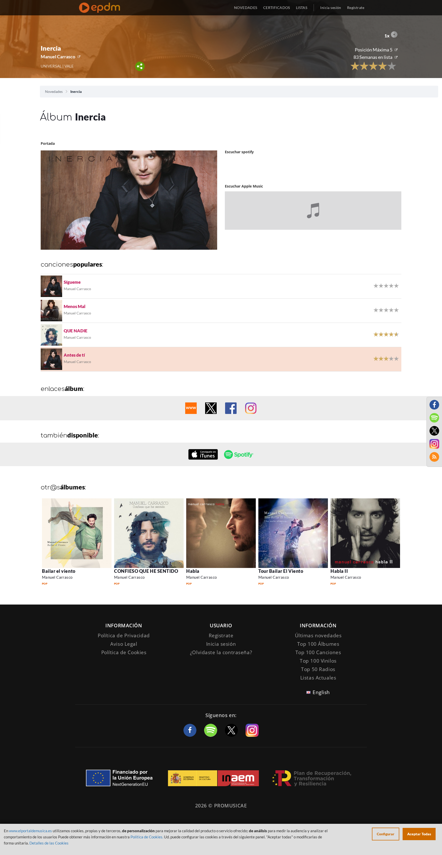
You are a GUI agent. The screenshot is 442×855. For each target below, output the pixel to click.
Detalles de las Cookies (49, 843)
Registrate (221, 635)
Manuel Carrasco (58, 56)
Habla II (339, 571)
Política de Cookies (124, 652)
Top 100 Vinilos (318, 660)
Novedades (54, 91)
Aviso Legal (123, 644)
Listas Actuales (318, 677)
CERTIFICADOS (276, 7)
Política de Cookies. (146, 837)
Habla (193, 571)
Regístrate (355, 7)
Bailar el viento (58, 571)
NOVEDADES (245, 7)
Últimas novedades (318, 635)
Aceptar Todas (419, 834)
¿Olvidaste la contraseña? (221, 652)
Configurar (385, 834)
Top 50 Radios (318, 669)
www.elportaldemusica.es (30, 830)
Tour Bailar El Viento (280, 571)
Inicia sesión (330, 7)
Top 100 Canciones (318, 652)
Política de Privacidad (124, 635)
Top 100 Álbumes (318, 644)
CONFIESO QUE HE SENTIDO (146, 571)
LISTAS (301, 7)
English (321, 692)
